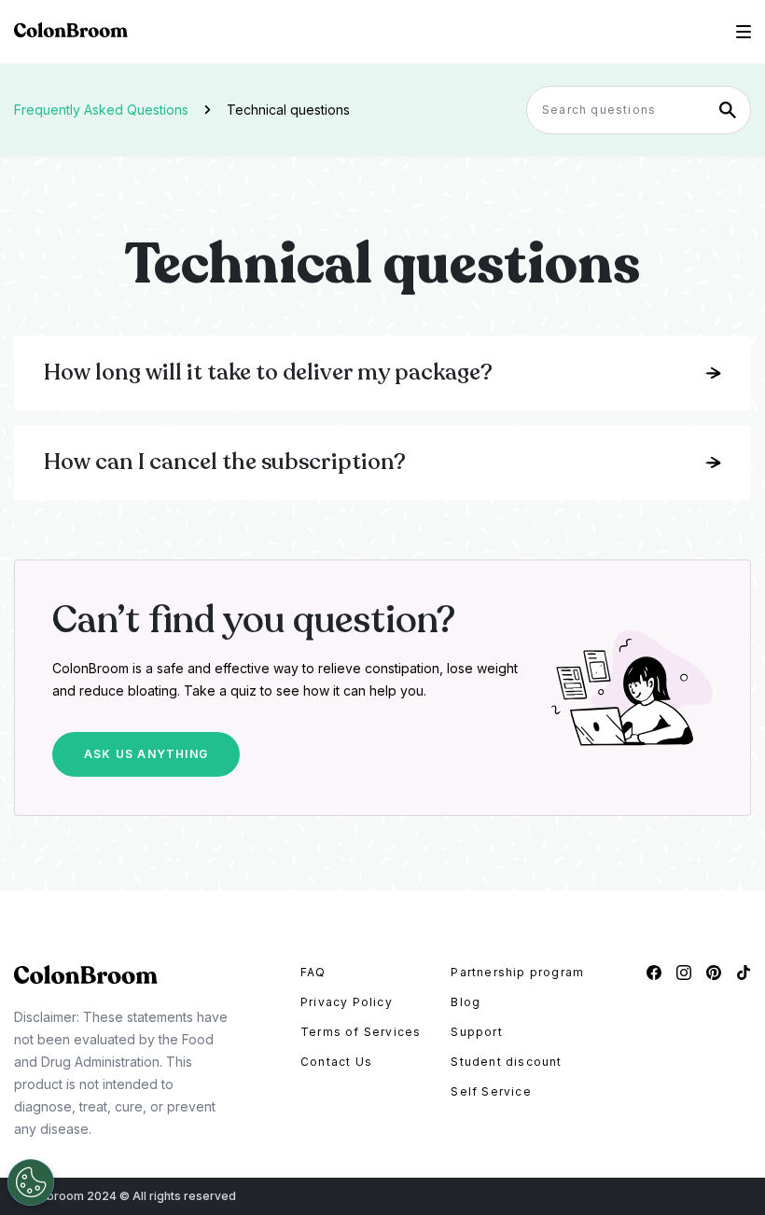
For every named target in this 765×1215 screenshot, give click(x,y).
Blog (465, 1002)
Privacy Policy (346, 1002)
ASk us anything (146, 754)
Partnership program (517, 972)
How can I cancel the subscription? (225, 462)
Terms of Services (360, 1032)
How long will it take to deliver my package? (268, 372)
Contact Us (336, 1062)
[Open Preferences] (30, 1182)
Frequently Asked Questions (101, 109)
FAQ (313, 972)
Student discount (506, 1062)
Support (476, 1032)
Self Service (491, 1091)
